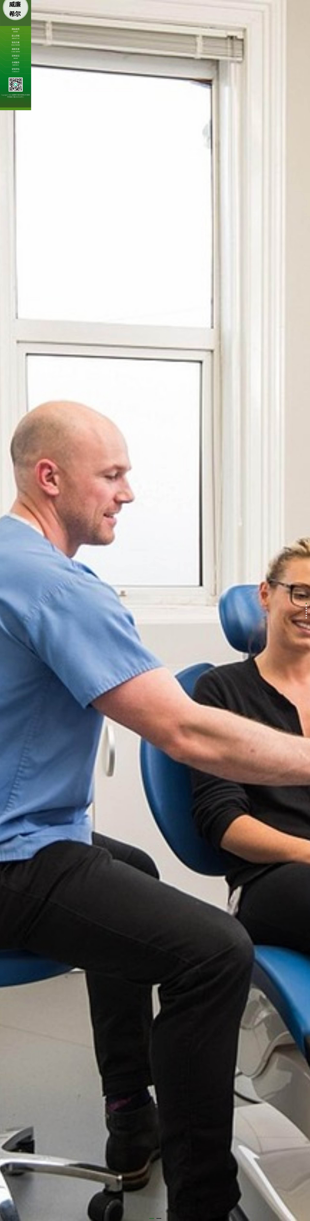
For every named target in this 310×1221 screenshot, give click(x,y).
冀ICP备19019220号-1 (17, 97)
